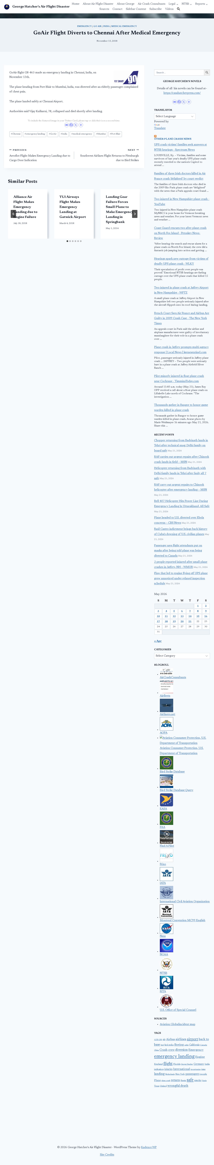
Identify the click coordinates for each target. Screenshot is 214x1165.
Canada (203, 1045)
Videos (169, 9)
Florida (176, 1064)
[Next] (134, 214)
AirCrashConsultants (173, 677)
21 (189, 621)
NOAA (164, 954)
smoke (197, 1080)
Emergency (84, 26)
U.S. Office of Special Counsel (178, 1010)
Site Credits (107, 1154)
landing (159, 1074)
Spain (204, 1081)
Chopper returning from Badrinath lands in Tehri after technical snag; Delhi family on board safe (181, 445)
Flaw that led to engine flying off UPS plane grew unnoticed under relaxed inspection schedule (181, 578)
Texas (156, 1086)
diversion (181, 1050)
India (106, 26)
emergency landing (35, 134)
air (164, 1039)
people (203, 1074)
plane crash (166, 1081)
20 (182, 621)
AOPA (163, 732)
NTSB (163, 973)
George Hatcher (187, 1064)
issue (203, 1069)
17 (158, 621)
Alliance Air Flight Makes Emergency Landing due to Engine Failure (25, 207)
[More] (81, 125)
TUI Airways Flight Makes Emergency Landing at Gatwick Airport (73, 207)
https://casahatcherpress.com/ (182, 93)
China (156, 1050)
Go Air (97, 26)
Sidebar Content (136, 9)
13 (182, 616)
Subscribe (155, 9)
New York (180, 1074)
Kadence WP (149, 1147)
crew (171, 1050)
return (175, 1080)
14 (189, 616)
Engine (200, 1057)
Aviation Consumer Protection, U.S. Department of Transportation (181, 751)
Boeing (179, 1044)
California (194, 1045)
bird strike (169, 1045)
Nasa (163, 936)
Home (75, 4)
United (163, 1086)
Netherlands (170, 1074)
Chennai (15, 134)
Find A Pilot (167, 846)
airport (192, 1039)
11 (166, 616)
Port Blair (115, 134)
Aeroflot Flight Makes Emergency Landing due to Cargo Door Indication (39, 155)
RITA (163, 991)
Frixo (163, 864)
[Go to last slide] (13, 214)
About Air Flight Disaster (98, 4)
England (158, 1064)
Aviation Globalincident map (177, 1024)
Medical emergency (124, 26)
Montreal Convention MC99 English (182, 920)
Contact (117, 9)
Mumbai (101, 134)
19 (174, 621)
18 (166, 621)
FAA (162, 827)
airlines (181, 1039)
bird (162, 1045)
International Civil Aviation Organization (185, 901)
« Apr (158, 641)
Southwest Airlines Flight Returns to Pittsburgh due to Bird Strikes (109, 155)
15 (197, 616)
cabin (186, 1045)
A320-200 (158, 1040)
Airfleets (165, 696)
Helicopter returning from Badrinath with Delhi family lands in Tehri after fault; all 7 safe (180, 473)
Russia (183, 1081)
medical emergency (81, 134)
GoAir (53, 134)
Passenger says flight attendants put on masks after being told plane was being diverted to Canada (178, 550)
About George (125, 4)
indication (159, 1069)
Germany (199, 1064)
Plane (157, 1080)
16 (205, 616)
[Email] (66, 125)
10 (158, 616)
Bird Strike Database (172, 771)
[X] (75, 125)
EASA (163, 809)
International (181, 1069)
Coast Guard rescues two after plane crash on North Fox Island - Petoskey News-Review (180, 233)
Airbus (170, 1039)
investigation (196, 1069)
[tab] (67, 241)
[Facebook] (71, 125)
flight (168, 1064)
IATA (163, 883)
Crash (163, 1050)
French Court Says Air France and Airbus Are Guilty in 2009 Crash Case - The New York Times (181, 318)
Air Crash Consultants (151, 4)
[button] (178, 9)
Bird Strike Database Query (176, 790)
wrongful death (177, 1085)
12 (174, 616)
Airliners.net (167, 714)
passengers (192, 1074)
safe (190, 1080)
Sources (104, 9)
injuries (168, 1069)
